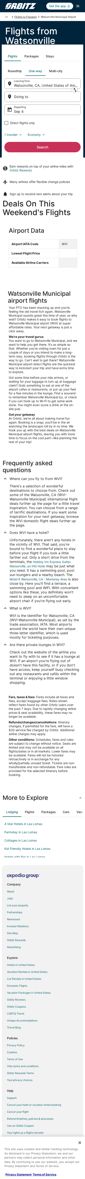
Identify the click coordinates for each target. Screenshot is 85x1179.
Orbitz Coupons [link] (16, 1006)
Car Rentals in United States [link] (24, 978)
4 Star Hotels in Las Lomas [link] (23, 824)
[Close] (80, 1142)
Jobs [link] (10, 898)
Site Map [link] (12, 933)
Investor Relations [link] (18, 926)
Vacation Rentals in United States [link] (27, 971)
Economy (34, 134)
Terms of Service (44, 1174)
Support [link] (12, 1097)
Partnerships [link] (14, 912)
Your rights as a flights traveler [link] (25, 1132)
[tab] (12, 56)
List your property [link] (17, 905)
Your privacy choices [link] (19, 1080)
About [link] (10, 891)
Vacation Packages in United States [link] (29, 992)
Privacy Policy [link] (16, 1045)
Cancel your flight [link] (18, 1111)
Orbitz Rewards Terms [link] (20, 1073)
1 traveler (11, 134)
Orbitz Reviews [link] (16, 999)
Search (42, 147)
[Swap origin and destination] (75, 90)
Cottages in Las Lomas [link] (20, 840)
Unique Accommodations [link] (22, 1020)
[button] (42, 798)
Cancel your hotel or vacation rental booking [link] (34, 1104)
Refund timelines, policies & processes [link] (30, 1118)
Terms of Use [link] (15, 1059)
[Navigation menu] (77, 6)
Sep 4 (19, 111)
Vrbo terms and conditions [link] (23, 1066)
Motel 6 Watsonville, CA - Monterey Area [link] (38, 579)
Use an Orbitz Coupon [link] (20, 1125)
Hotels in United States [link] (21, 964)
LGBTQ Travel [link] (15, 1013)
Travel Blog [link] (14, 1027)
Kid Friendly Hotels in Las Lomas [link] (27, 848)
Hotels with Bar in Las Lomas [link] (24, 857)
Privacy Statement (18, 1174)
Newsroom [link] (13, 919)
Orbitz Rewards (21, 170)
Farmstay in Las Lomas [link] (20, 832)
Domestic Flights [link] (17, 985)
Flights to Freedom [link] (25, 16)
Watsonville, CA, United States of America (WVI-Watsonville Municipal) (47, 85)
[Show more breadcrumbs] (6, 17)
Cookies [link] (12, 1052)
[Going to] (42, 96)
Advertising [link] (14, 947)
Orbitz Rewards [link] (16, 940)
